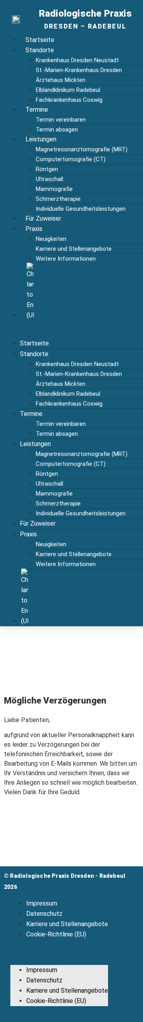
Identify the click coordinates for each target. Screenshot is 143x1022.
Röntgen (47, 169)
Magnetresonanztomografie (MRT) (82, 149)
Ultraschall (49, 179)
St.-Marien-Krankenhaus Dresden (79, 70)
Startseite (39, 40)
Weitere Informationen (66, 258)
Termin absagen (57, 129)
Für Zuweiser (43, 218)
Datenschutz (44, 913)
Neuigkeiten (51, 238)
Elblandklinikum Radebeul (68, 89)
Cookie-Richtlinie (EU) (56, 934)
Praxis (34, 229)
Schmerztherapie (58, 198)
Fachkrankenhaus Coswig (69, 99)
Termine (36, 109)
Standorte (39, 50)
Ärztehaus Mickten (60, 80)
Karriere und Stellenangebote (74, 248)
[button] (73, 329)
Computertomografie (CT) (71, 159)
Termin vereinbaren (61, 119)
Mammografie (54, 189)
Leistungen (40, 139)
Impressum (41, 903)
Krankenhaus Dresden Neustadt (77, 60)
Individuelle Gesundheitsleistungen (81, 208)
